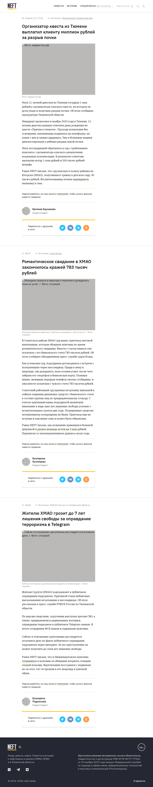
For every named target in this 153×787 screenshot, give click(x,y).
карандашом (81, 179)
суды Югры (56, 253)
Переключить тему (143, 6)
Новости (59, 6)
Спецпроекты (88, 6)
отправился (29, 661)
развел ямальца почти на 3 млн (57, 429)
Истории (72, 6)
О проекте (139, 780)
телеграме (62, 193)
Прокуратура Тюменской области (79, 18)
